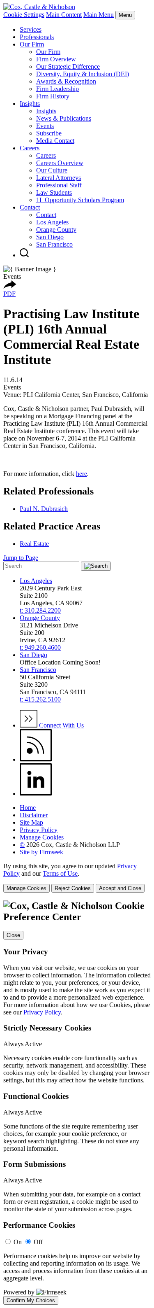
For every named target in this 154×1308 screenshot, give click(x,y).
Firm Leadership (57, 88)
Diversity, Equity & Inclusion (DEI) (82, 73)
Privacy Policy (38, 829)
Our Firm (32, 44)
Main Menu (98, 14)
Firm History (52, 96)
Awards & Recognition (66, 81)
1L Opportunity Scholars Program (80, 199)
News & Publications (63, 118)
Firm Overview (56, 59)
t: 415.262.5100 (40, 699)
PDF (9, 293)
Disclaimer (34, 814)
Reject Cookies (73, 888)
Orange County (56, 229)
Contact (30, 207)
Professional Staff (59, 185)
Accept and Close (120, 888)
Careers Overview (59, 162)
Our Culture (51, 170)
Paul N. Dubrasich (44, 508)
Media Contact (55, 140)
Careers (29, 148)
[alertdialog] (77, 1102)
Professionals (37, 36)
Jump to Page (20, 557)
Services (30, 29)
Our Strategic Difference (68, 66)
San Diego (50, 236)
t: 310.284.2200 (40, 610)
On (18, 1241)
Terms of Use (60, 873)
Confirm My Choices (31, 1300)
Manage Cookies (42, 837)
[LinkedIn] (36, 793)
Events (45, 125)
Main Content (64, 14)
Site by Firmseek (41, 852)
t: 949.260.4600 (40, 647)
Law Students (54, 192)
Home (28, 807)
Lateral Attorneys (58, 177)
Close (13, 935)
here (81, 473)
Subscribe (49, 133)
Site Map (31, 822)
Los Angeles (52, 222)
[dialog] (77, 878)
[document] (77, 1102)
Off (38, 1241)
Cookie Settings (23, 14)
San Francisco (54, 244)
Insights (30, 103)
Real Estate (34, 543)
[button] (9, 286)
